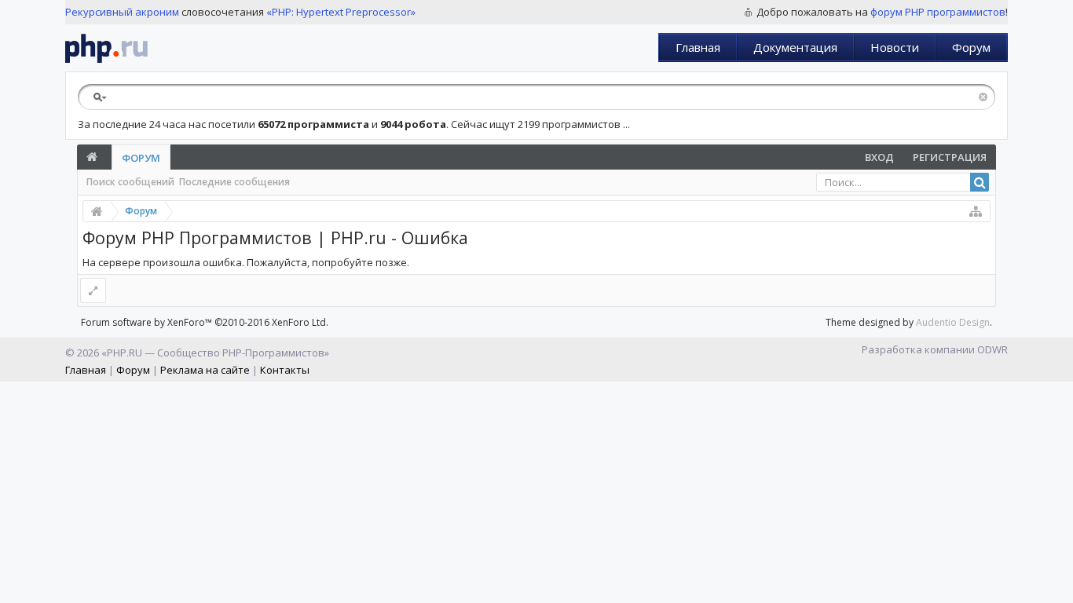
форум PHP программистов (937, 12)
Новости (894, 47)
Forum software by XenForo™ (204, 322)
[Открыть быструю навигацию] (975, 211)
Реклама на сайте (205, 370)
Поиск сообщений (130, 181)
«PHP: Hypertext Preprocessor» (341, 12)
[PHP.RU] (106, 47)
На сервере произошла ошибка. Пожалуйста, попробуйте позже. (245, 262)
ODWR (992, 349)
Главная (698, 47)
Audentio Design (953, 322)
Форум (971, 47)
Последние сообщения (234, 181)
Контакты (284, 370)
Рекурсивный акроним (122, 12)
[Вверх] (1057, 585)
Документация (795, 47)
